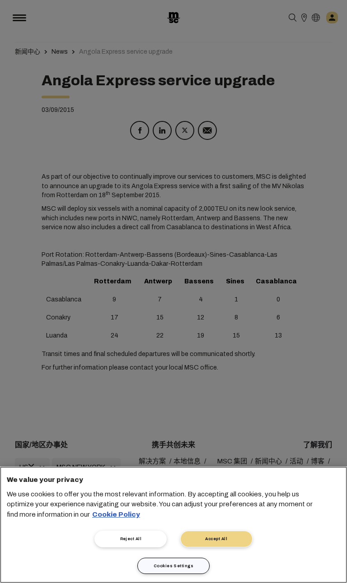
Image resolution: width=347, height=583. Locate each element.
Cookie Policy (116, 514)
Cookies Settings (173, 566)
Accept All (216, 539)
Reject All (131, 539)
